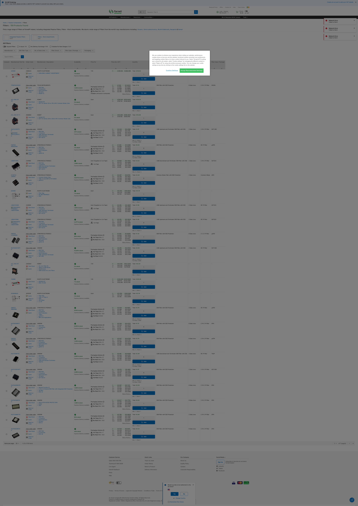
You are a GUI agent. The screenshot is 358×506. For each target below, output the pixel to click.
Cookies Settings (172, 70)
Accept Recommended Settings (191, 70)
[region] (179, 63)
